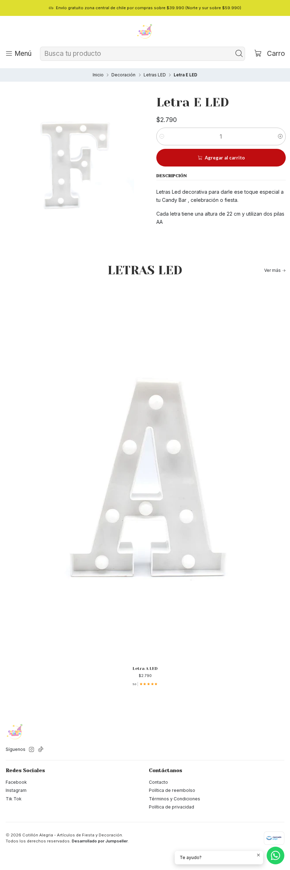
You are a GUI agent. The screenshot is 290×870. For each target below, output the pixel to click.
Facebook (16, 782)
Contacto (158, 782)
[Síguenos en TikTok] (40, 750)
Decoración (123, 75)
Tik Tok (14, 798)
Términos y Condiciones (174, 798)
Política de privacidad (171, 807)
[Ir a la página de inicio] (145, 32)
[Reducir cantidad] (162, 136)
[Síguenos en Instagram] (31, 750)
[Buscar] (239, 54)
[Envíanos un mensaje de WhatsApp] (275, 855)
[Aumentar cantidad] (280, 136)
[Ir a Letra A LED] (145, 474)
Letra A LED (145, 668)
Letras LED (155, 75)
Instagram (16, 790)
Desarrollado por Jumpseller (100, 841)
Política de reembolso (172, 790)
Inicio (98, 75)
